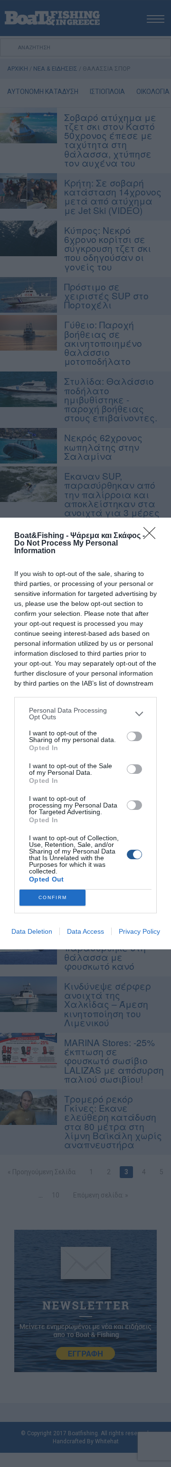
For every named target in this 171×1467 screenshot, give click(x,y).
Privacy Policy (139, 931)
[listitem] (85, 713)
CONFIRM (52, 897)
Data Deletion (31, 931)
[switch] (134, 736)
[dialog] (85, 733)
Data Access (85, 931)
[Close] (152, 536)
